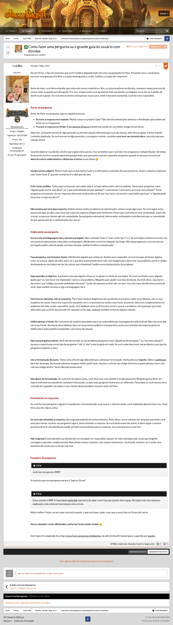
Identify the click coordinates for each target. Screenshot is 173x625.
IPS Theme (8, 617)
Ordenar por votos (158, 552)
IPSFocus (20, 617)
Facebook (167, 38)
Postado (40, 66)
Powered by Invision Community (156, 621)
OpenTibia (66, 31)
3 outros (140, 544)
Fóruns (27, 31)
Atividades (46, 31)
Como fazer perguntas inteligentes (83, 535)
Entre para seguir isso (138, 46)
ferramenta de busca (79, 126)
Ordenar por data (138, 552)
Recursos (86, 31)
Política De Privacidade (24, 621)
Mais (103, 31)
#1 (160, 66)
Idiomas (7, 621)
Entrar (163, 13)
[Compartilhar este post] (156, 66)
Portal (11, 31)
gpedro (151, 535)
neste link (72, 500)
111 (23, 144)
